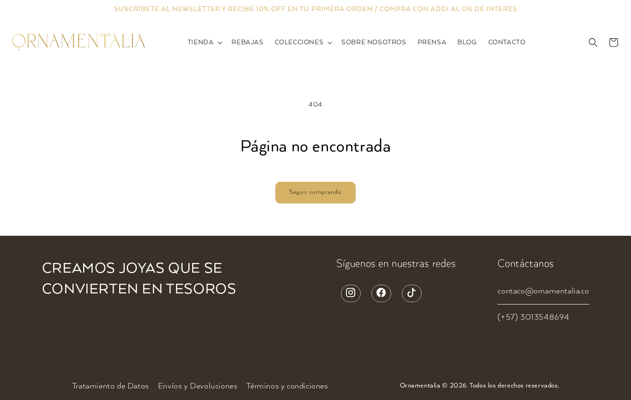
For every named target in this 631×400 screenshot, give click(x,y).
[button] (204, 42)
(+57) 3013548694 (534, 317)
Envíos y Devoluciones (197, 386)
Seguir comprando (315, 192)
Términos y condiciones (287, 386)
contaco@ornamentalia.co (543, 291)
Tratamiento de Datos (110, 386)
